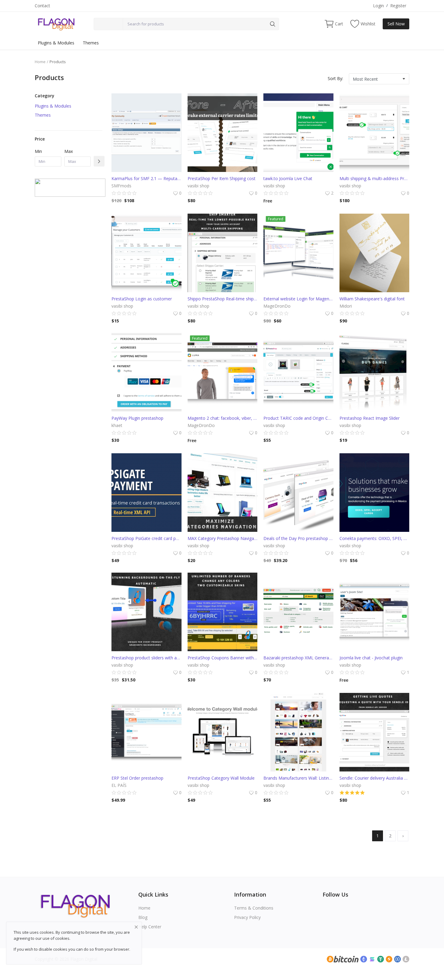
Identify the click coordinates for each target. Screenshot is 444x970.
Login (378, 5)
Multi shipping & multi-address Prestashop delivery (374, 178)
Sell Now (396, 24)
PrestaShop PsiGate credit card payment (146, 538)
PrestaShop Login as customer (141, 299)
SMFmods (121, 186)
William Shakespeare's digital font (372, 299)
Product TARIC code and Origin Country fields (298, 418)
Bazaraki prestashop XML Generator (298, 658)
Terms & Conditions (253, 908)
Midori (345, 306)
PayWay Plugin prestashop (137, 418)
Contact (42, 5)
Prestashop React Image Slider (369, 418)
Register (398, 5)
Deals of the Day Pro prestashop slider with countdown (298, 538)
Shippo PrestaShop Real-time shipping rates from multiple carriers (223, 299)
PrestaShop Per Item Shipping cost (222, 178)
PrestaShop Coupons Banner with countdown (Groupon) (223, 658)
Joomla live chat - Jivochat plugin (371, 658)
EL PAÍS (119, 785)
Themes (91, 43)
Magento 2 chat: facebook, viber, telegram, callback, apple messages (223, 418)
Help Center (149, 927)
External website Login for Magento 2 (298, 299)
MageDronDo (277, 306)
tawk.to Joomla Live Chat (287, 178)
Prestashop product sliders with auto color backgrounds (146, 658)
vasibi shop (198, 186)
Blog (142, 917)
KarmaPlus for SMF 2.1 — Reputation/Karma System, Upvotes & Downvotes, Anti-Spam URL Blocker (146, 178)
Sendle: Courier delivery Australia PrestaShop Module (374, 778)
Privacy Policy (247, 917)
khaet (116, 425)
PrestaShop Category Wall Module (221, 778)
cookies (62, 938)
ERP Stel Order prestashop (137, 778)
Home (40, 61)
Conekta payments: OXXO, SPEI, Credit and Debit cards (374, 538)
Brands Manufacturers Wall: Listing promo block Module (298, 778)
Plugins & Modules (56, 43)
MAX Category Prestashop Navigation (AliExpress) (223, 538)
